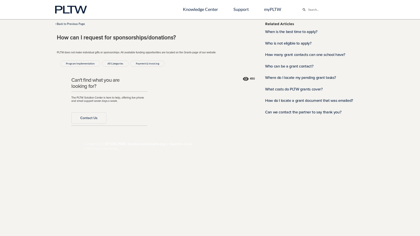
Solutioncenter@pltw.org (146, 144)
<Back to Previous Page (70, 24)
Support (241, 9)
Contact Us (88, 118)
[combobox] (337, 9)
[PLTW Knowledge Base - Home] (70, 9)
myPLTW (272, 9)
